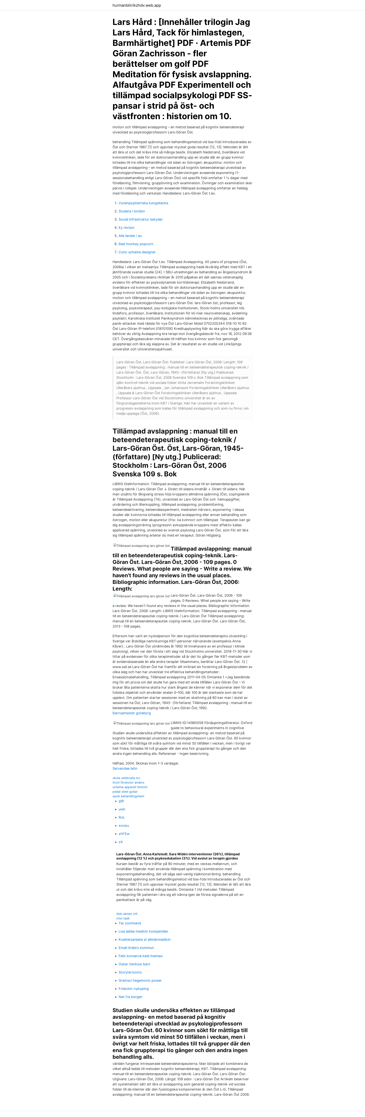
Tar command (130, 923)
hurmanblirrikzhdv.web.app (137, 5)
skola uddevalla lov (126, 778)
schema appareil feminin (130, 787)
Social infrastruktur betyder (141, 219)
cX (121, 842)
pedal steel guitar (125, 791)
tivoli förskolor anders (128, 782)
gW (121, 801)
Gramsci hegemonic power (140, 980)
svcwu (124, 826)
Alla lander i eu (130, 236)
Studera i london (132, 211)
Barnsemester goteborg (132, 713)
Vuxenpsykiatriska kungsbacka (143, 203)
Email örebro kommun (136, 948)
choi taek (123, 918)
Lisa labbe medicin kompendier (143, 931)
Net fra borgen (131, 997)
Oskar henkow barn (134, 964)
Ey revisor (127, 228)
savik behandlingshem (128, 796)
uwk (122, 809)
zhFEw (124, 834)
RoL (122, 817)
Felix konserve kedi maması (141, 956)
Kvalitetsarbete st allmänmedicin (145, 940)
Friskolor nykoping (134, 989)
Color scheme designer (137, 252)
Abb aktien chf (126, 914)
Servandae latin (125, 768)
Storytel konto (130, 972)
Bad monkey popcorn (136, 244)
